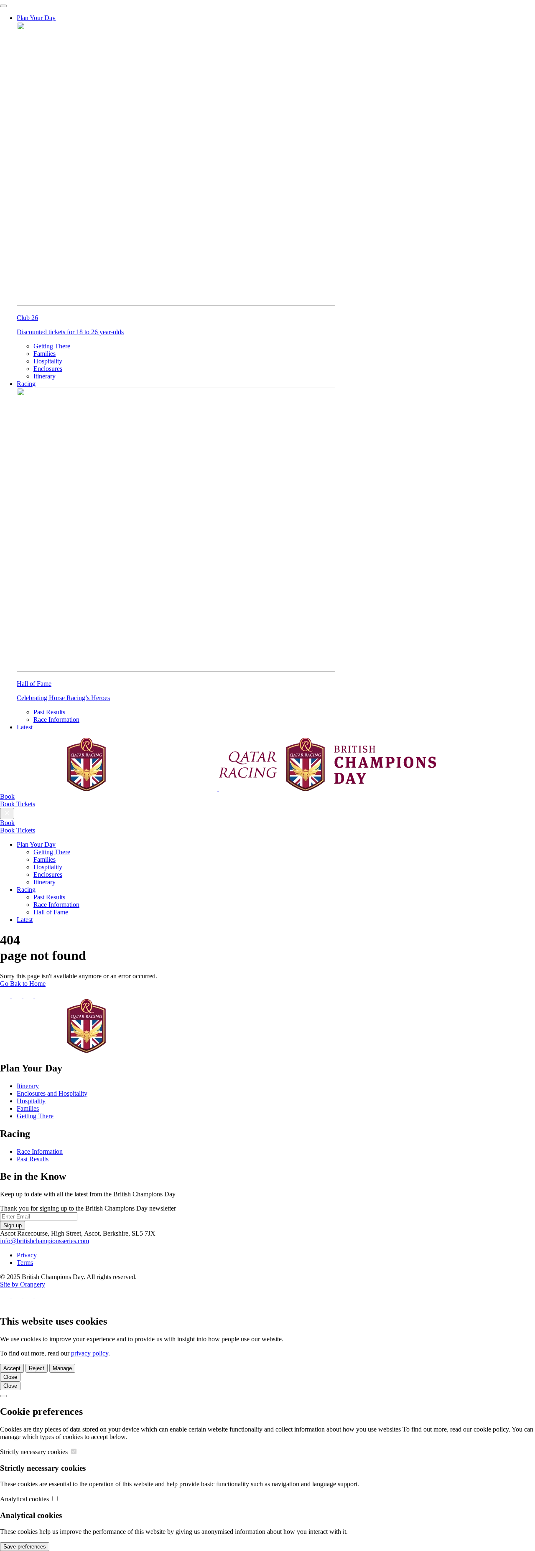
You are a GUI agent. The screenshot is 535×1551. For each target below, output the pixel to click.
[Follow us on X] (17, 995)
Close (10, 1377)
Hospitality (47, 361)
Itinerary (44, 376)
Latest (25, 727)
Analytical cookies (25, 1499)
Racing (26, 383)
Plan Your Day (36, 17)
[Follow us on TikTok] (40, 995)
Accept (11, 1368)
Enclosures (47, 368)
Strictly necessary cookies (34, 1451)
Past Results (49, 712)
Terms (25, 1262)
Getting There (51, 346)
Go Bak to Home (23, 983)
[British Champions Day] (218, 788)
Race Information (56, 719)
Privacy (27, 1255)
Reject (36, 1368)
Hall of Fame (50, 912)
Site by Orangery (22, 1284)
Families (44, 353)
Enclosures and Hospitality (52, 1093)
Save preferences (24, 1546)
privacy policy (89, 1353)
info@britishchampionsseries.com (44, 1240)
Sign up (12, 1225)
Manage (62, 1368)
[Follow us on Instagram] (29, 995)
